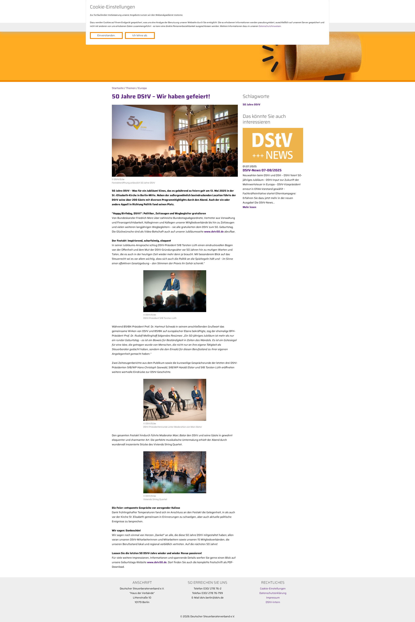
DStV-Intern (273, 602)
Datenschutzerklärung (272, 593)
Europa (142, 88)
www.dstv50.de (214, 232)
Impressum (273, 598)
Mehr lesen (249, 207)
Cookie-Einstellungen (273, 588)
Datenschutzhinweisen (270, 26)
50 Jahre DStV (251, 104)
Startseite (118, 88)
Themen (131, 88)
